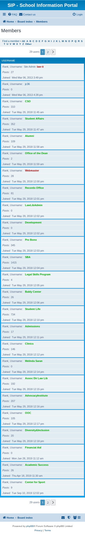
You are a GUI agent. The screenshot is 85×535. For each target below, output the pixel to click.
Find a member (11, 41)
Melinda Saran (33, 361)
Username (8, 60)
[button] (53, 52)
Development (33, 222)
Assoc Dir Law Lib (36, 378)
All (23, 41)
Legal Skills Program (38, 274)
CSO (28, 101)
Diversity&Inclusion (37, 430)
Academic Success (36, 464)
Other (28, 44)
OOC (28, 412)
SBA (27, 257)
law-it (40, 66)
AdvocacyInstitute (36, 395)
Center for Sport (35, 482)
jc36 (27, 84)
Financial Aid (33, 447)
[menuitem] (12, 14)
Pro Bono (31, 239)
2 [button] (48, 52)
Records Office (34, 187)
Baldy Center (33, 291)
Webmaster (32, 170)
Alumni (29, 135)
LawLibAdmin (33, 205)
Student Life (32, 309)
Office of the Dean (36, 153)
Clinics (29, 343)
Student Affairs (34, 118)
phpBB (30, 526)
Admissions (32, 326)
